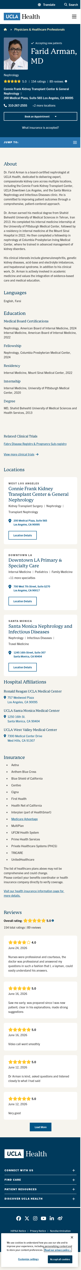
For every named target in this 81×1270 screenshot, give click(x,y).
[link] (19, 1218)
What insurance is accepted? (40, 127)
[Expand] (73, 1170)
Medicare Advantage (24, 819)
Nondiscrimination (60, 1230)
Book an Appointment (37, 116)
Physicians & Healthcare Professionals (39, 29)
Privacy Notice (38, 1230)
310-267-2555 (17, 105)
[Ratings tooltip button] (66, 81)
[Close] (72, 1237)
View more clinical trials (19, 454)
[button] (46, 4)
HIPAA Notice (18, 1230)
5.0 (24, 81)
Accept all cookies (60, 1259)
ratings (38, 81)
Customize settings (28, 1259)
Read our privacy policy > (57, 1249)
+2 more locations (43, 105)
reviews (56, 81)
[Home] (5, 29)
